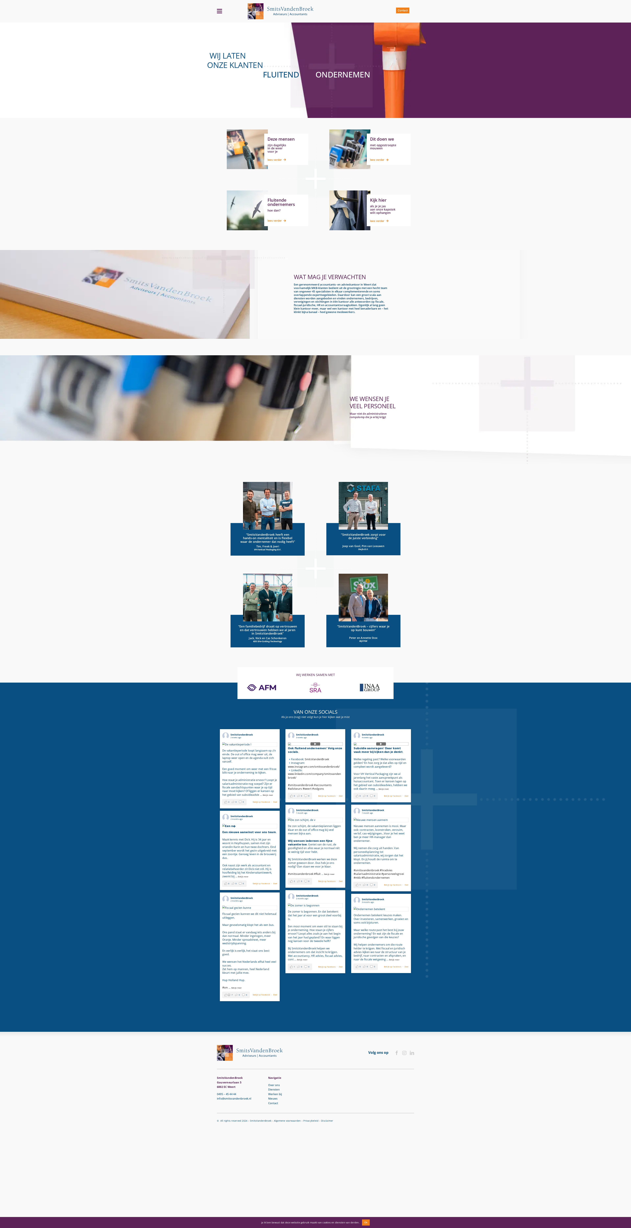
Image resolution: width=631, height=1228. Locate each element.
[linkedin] (412, 1053)
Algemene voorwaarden (287, 1120)
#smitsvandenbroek (300, 785)
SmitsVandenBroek (317, 759)
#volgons (318, 788)
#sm (225, 987)
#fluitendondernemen (376, 877)
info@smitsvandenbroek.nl (234, 1098)
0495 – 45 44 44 (226, 1094)
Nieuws (273, 1098)
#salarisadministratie (367, 874)
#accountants (323, 785)
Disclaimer (327, 1120)
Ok (365, 1222)
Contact (273, 1103)
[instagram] (404, 1053)
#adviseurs (295, 788)
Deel (275, 802)
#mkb (357, 877)
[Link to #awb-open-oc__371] (219, 11)
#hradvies (386, 870)
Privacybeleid (310, 1120)
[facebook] (397, 1053)
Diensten (274, 1089)
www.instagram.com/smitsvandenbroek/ (314, 766)
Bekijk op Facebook (262, 802)
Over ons (274, 1085)
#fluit (317, 874)
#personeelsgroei (392, 874)
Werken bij (275, 1094)
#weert (307, 788)
